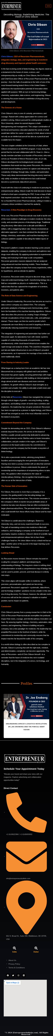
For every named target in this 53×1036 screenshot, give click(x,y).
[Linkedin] (24, 975)
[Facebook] (8, 975)
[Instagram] (18, 975)
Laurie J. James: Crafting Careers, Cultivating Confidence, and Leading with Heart (26, 727)
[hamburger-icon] (48, 6)
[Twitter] (13, 975)
